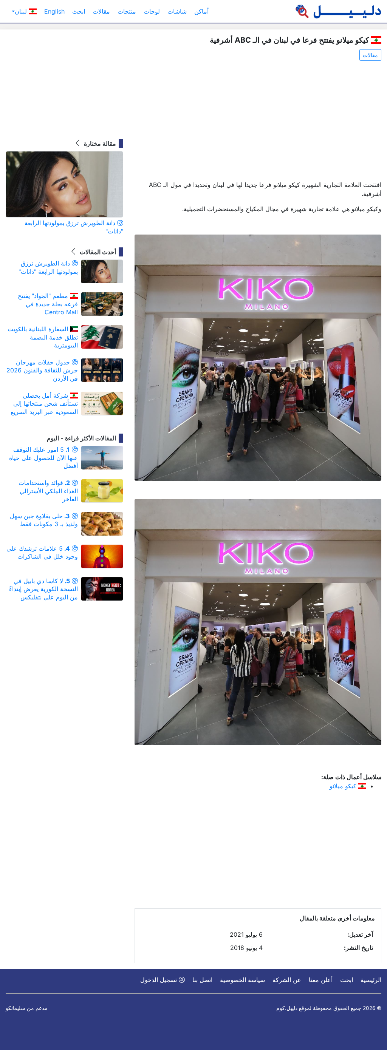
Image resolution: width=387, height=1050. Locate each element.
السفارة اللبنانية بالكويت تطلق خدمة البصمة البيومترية (43, 337)
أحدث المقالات (97, 252)
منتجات (127, 11)
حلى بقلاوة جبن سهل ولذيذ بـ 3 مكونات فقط (44, 520)
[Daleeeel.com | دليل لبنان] (338, 11)
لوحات (152, 11)
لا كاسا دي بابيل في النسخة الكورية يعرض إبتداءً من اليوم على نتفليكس (43, 589)
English (54, 11)
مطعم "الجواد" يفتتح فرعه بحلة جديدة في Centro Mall (48, 304)
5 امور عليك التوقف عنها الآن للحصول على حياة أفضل (43, 457)
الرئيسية (371, 980)
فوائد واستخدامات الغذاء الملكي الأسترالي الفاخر (48, 491)
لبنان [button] (22, 11)
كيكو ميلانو (344, 786)
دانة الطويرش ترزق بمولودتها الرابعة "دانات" (74, 227)
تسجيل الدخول (159, 980)
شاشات (177, 11)
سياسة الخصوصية (242, 980)
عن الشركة (286, 980)
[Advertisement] (258, 121)
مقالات (101, 11)
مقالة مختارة (99, 143)
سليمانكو (15, 1008)
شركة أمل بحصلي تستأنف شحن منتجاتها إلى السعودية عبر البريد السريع (44, 403)
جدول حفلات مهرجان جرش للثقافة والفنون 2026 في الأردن (42, 370)
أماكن (201, 11)
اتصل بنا (202, 980)
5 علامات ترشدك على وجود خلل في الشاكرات (42, 553)
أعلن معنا (321, 980)
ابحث (78, 11)
